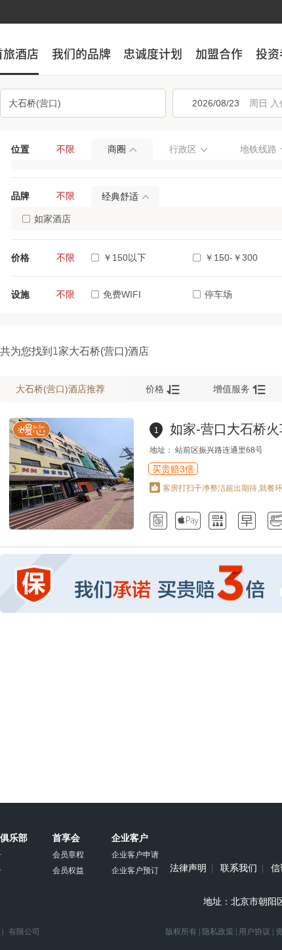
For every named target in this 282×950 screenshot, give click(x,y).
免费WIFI (122, 294)
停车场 (218, 294)
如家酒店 (52, 218)
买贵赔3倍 (173, 469)
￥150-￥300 (231, 257)
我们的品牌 (81, 54)
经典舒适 (120, 196)
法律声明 (188, 868)
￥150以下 (124, 257)
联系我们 (238, 868)
